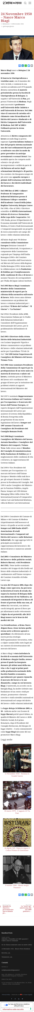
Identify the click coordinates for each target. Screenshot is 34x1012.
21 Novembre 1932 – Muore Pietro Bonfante (16, 949)
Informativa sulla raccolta (13, 1009)
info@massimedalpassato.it (10, 970)
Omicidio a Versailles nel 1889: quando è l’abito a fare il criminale (15, 940)
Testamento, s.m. (7, 957)
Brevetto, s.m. (6, 953)
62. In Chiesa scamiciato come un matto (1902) (17, 945)
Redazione (6, 24)
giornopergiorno (8, 26)
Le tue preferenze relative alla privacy (19, 1005)
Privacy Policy (6, 994)
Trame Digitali (28, 994)
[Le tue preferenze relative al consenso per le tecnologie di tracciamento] (30, 1008)
